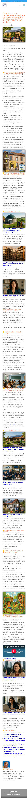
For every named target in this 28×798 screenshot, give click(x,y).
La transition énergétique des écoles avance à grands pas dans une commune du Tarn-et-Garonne (13, 449)
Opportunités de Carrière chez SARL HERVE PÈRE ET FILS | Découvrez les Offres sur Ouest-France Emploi (14, 482)
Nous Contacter (13, 791)
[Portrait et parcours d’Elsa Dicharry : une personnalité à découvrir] (14, 286)
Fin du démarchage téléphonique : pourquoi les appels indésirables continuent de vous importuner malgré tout (14, 679)
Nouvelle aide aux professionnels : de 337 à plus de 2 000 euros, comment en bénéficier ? (14, 714)
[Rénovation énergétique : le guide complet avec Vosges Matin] (14, 505)
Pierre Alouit (7, 25)
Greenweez (13, 424)
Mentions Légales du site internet (13, 793)
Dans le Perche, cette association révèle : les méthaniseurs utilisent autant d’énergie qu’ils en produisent (13, 230)
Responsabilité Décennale (13, 794)
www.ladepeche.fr (11, 658)
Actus (19, 25)
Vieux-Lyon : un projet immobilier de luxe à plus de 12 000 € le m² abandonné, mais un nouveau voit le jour (14, 263)
